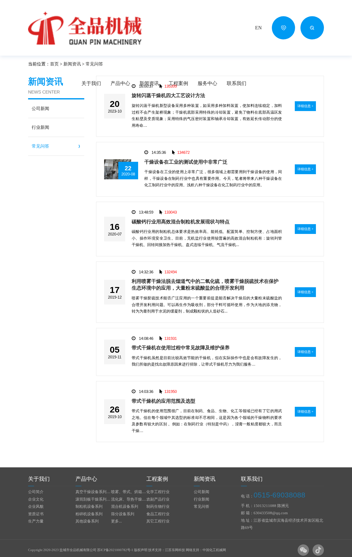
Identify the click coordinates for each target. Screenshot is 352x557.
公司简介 (36, 492)
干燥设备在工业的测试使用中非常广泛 (186, 162)
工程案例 (178, 83)
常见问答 (201, 506)
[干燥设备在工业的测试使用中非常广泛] (117, 161)
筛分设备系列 (122, 514)
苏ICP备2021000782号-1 (115, 550)
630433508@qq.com (271, 513)
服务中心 (207, 83)
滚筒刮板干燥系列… (93, 499)
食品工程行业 (158, 514)
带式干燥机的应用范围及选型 (163, 401)
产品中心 (120, 83)
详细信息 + (305, 106)
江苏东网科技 (175, 550)
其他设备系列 (87, 521)
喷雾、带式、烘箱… (128, 492)
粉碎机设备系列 (89, 514)
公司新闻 (201, 492)
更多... (116, 521)
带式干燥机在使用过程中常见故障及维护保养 (181, 347)
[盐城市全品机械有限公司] (84, 28)
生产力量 (36, 521)
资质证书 (36, 514)
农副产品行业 (158, 499)
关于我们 (91, 83)
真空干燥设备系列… (93, 492)
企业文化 (36, 499)
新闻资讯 (149, 83)
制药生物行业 (158, 506)
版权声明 (140, 550)
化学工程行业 (158, 492)
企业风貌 (36, 506)
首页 (54, 64)
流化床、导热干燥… (128, 499)
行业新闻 (201, 499)
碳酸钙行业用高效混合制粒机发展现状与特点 (181, 221)
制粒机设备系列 (89, 506)
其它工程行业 (158, 521)
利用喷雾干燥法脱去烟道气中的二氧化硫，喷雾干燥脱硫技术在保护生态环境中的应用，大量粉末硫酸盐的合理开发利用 (205, 284)
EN (258, 27)
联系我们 (236, 83)
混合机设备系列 (124, 506)
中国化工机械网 (214, 550)
